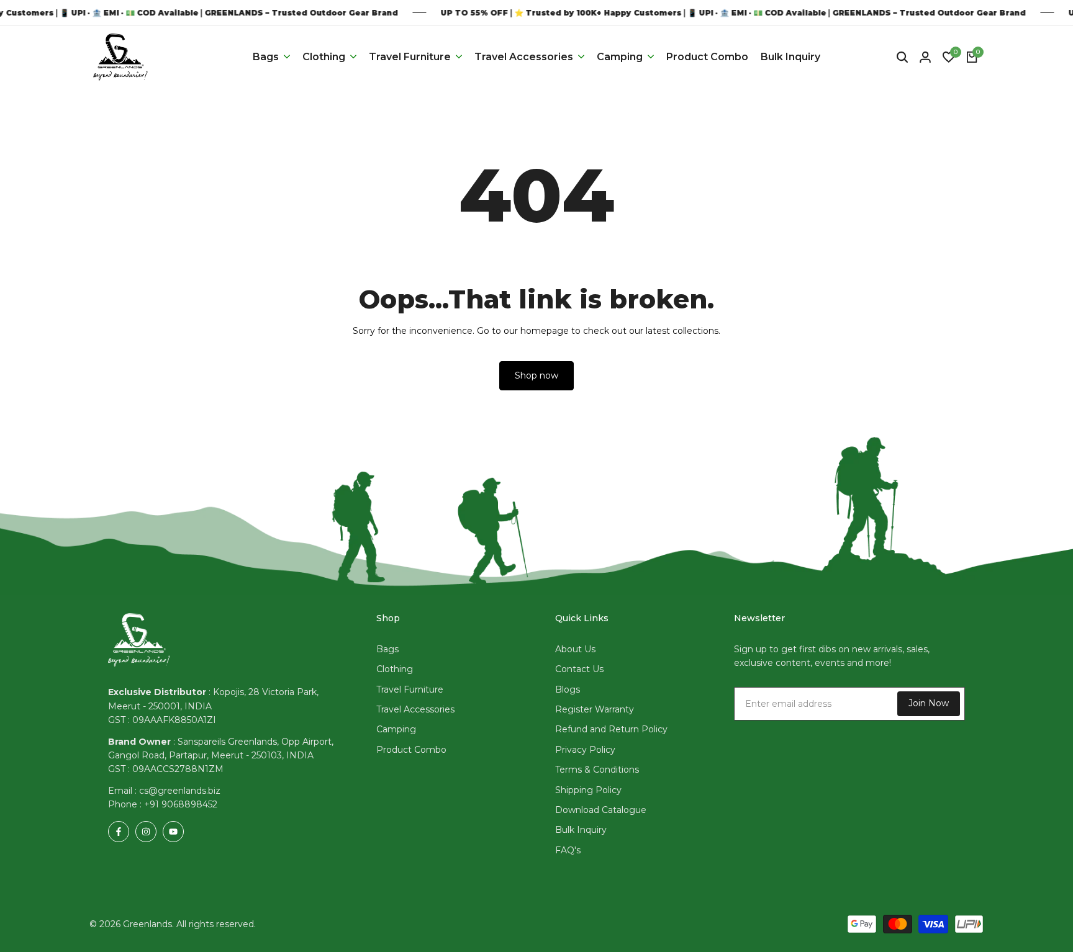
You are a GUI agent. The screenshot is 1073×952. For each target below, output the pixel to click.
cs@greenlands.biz (179, 790)
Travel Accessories (415, 709)
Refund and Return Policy (611, 729)
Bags (387, 649)
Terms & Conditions (597, 769)
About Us (575, 649)
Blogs (567, 689)
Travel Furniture (409, 689)
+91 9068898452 (180, 804)
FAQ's (568, 850)
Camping (396, 729)
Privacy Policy (585, 749)
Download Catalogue (600, 809)
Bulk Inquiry (581, 829)
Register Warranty (594, 709)
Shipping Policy (588, 790)
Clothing (394, 669)
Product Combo (411, 749)
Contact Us (579, 669)
